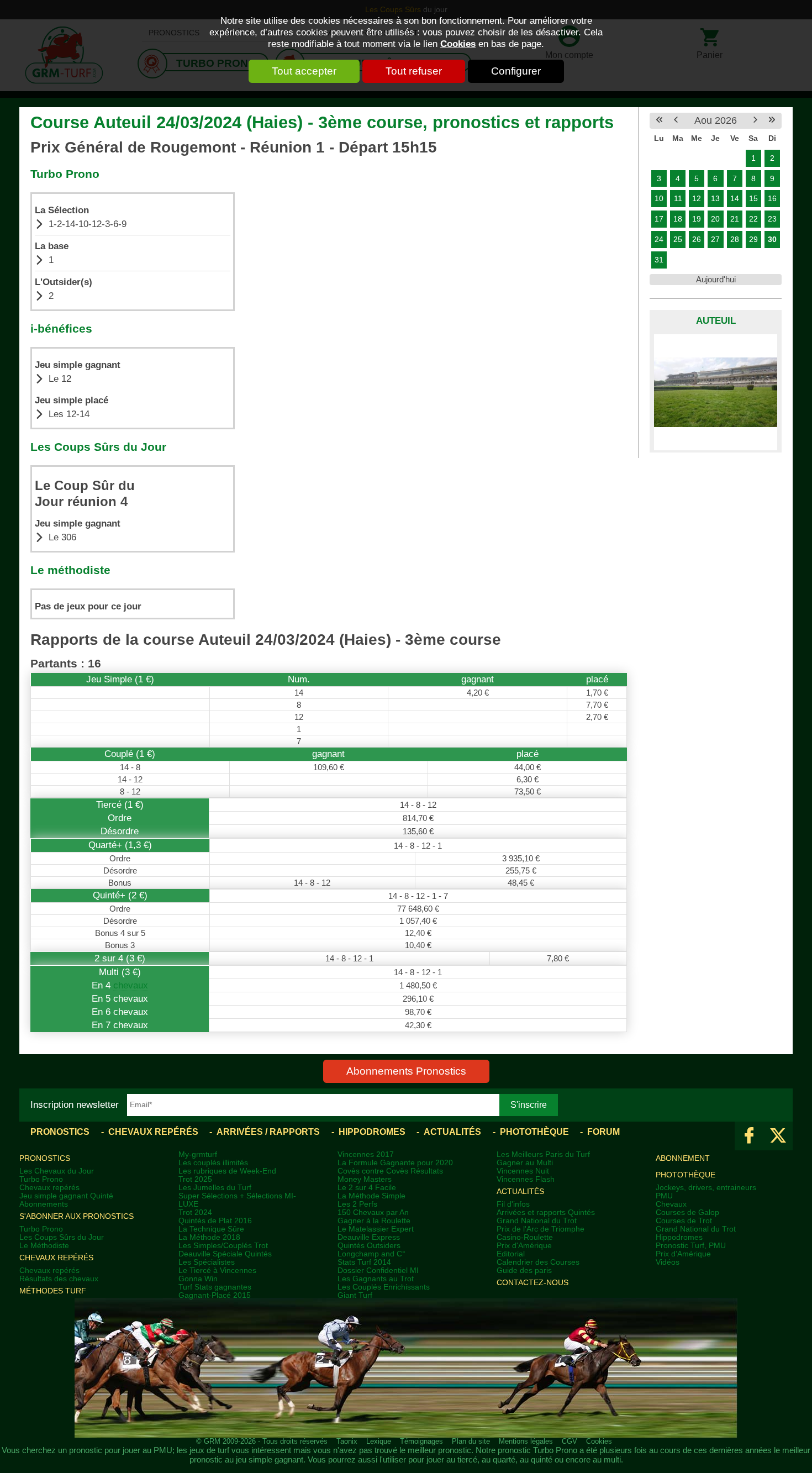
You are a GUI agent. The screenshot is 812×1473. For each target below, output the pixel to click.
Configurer (516, 71)
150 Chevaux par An (373, 1212)
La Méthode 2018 (209, 1237)
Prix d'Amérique (524, 1245)
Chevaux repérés (153, 1132)
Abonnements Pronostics (406, 1071)
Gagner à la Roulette (374, 1221)
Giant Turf (355, 1295)
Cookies (458, 43)
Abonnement (683, 1158)
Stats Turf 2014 (364, 1262)
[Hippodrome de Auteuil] (715, 392)
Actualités (452, 1132)
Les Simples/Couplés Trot (223, 1245)
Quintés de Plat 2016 (215, 1221)
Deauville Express (369, 1237)
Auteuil (716, 320)
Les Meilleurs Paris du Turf (543, 1154)
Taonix (346, 1441)
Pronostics (59, 1132)
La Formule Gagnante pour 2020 (395, 1163)
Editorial (511, 1254)
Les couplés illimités (213, 1163)
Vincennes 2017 (366, 1154)
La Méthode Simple (371, 1196)
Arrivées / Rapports (268, 1132)
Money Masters (365, 1179)
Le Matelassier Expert (376, 1229)
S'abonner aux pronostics (76, 1216)
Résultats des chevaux (58, 1279)
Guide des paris (524, 1270)
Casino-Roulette (525, 1237)
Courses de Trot (684, 1221)
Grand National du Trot (537, 1221)
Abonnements (43, 1204)
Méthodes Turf (52, 1291)
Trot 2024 (195, 1212)
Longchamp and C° (371, 1254)
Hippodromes (372, 1132)
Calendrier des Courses (538, 1262)
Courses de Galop (687, 1212)
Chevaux (671, 1204)
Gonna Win (198, 1279)
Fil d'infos (513, 1204)
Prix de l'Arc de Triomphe (540, 1229)
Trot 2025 (195, 1179)
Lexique (378, 1441)
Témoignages (421, 1441)
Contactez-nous (532, 1283)
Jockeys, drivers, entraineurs (706, 1187)
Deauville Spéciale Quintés (225, 1254)
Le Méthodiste (44, 1245)
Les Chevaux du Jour (56, 1171)
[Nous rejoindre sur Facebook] (749, 1136)
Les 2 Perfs (357, 1204)
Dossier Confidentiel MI (378, 1270)
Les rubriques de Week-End (227, 1171)
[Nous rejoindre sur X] (778, 1136)
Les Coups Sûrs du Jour (61, 1237)
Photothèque (534, 1132)
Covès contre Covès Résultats (390, 1171)
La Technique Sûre (211, 1229)
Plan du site (471, 1441)
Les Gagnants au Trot (376, 1279)
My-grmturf (197, 1154)
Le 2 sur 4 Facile (367, 1187)
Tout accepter (304, 71)
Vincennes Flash (526, 1179)
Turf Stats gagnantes (214, 1287)
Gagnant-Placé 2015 (214, 1295)
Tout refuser (414, 71)
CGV (569, 1441)
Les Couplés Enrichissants (384, 1287)
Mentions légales (526, 1441)
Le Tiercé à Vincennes (217, 1270)
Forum (603, 1132)
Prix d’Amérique (683, 1254)
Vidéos (667, 1262)
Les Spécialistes (206, 1262)
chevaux (130, 985)
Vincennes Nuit (523, 1171)
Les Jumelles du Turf (214, 1187)
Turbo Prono (41, 1179)
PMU (664, 1196)
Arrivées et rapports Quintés (546, 1212)
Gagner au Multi (525, 1163)
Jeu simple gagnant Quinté (66, 1196)
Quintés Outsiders (369, 1245)
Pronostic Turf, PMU (691, 1245)
